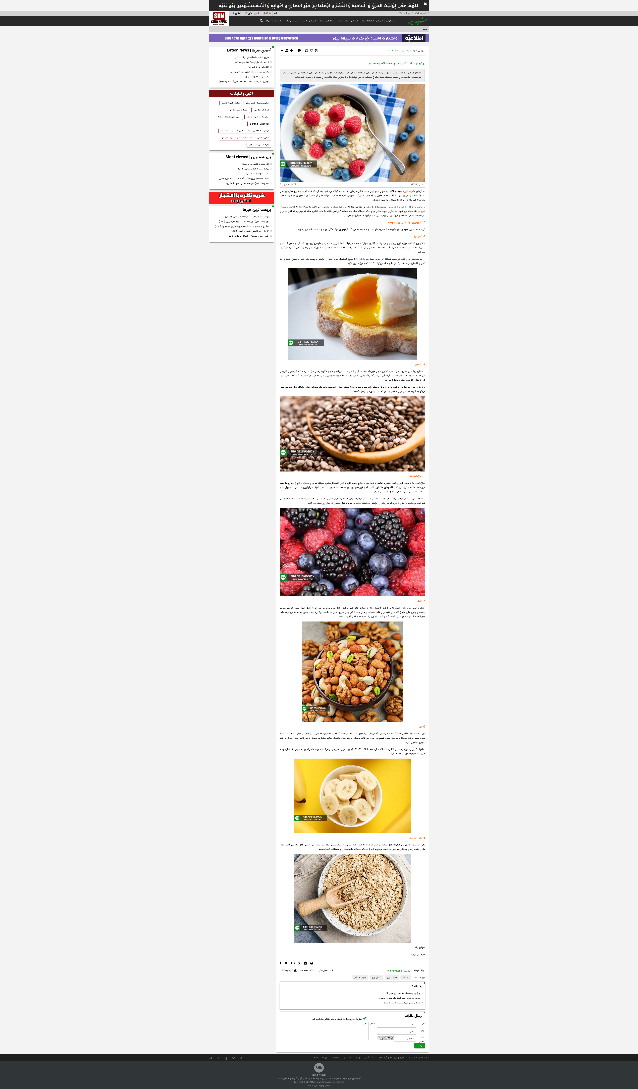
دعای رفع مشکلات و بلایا (229, 117)
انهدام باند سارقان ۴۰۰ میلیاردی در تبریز (251, 62)
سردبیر (267, 21)
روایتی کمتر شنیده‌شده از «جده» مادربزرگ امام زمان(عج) (244, 81)
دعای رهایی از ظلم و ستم (257, 103)
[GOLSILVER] (241, 198)
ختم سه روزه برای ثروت (258, 117)
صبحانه (406, 978)
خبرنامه (325, 1058)
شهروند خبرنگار (252, 13)
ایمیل (422, 1031)
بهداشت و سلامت (396, 51)
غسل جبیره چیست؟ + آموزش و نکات (248, 236)
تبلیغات (357, 1058)
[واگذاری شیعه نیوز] (319, 37)
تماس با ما (236, 13)
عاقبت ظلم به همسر (231, 103)
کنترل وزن (376, 978)
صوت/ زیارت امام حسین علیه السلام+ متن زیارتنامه (404, 29)
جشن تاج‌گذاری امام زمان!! (256, 174)
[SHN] (219, 18)
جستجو (334, 1058)
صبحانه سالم (360, 978)
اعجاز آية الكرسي (261, 110)
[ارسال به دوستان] (311, 50)
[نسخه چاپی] (306, 50)
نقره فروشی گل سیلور (259, 145)
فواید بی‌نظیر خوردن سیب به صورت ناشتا (402, 1003)
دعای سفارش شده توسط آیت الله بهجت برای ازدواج (245, 138)
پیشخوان (390, 21)
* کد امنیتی (422, 1039)
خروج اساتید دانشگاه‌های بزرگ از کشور (252, 57)
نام (423, 1024)
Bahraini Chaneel (259, 124)
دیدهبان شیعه (326, 21)
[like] (308, 970)
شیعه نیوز (409, 191)
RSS (316, 1058)
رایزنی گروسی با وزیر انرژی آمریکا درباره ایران (249, 72)
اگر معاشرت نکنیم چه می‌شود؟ (255, 164)
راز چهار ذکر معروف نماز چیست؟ (254, 77)
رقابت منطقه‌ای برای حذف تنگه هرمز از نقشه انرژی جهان (244, 178)
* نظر (372, 1024)
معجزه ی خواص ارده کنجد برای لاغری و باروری (399, 998)
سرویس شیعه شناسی (347, 21)
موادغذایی (392, 978)
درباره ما (425, 1058)
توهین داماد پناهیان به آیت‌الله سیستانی (247, 217)
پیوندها (393, 1058)
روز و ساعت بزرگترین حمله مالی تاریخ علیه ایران (247, 183)
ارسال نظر (324, 971)
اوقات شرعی (369, 1058)
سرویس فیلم (292, 21)
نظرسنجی (346, 1058)
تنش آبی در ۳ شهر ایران (258, 67)
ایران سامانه (312, 1085)
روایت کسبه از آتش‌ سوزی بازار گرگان (252, 169)
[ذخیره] (316, 50)
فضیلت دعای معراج (238, 110)
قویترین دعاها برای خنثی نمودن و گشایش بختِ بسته (245, 131)
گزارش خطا (287, 970)
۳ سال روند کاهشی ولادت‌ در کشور (250, 231)
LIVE (265, 13)
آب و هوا (383, 1058)
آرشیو (402, 1058)
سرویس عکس (309, 21)
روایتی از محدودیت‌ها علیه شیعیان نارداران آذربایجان (242, 226)
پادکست (278, 21)
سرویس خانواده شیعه (372, 21)
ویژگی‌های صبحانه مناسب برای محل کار (403, 993)
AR (275, 13)
